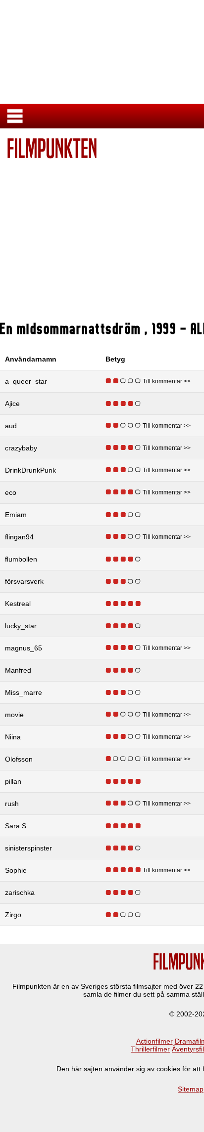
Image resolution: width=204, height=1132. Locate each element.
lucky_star (21, 626)
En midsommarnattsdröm (72, 328)
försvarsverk (24, 581)
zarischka (20, 892)
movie (14, 715)
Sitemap (191, 1089)
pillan (13, 781)
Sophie (16, 870)
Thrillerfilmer (150, 1049)
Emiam (16, 515)
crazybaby (21, 448)
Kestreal (18, 603)
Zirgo (13, 915)
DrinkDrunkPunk (30, 470)
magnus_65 (23, 648)
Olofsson (19, 759)
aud (11, 426)
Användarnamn (30, 359)
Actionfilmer (154, 1041)
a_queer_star (26, 381)
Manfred (18, 670)
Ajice (12, 403)
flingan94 (19, 537)
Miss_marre (23, 692)
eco (10, 492)
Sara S (15, 826)
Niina (13, 737)
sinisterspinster (28, 848)
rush (12, 804)
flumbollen (21, 559)
